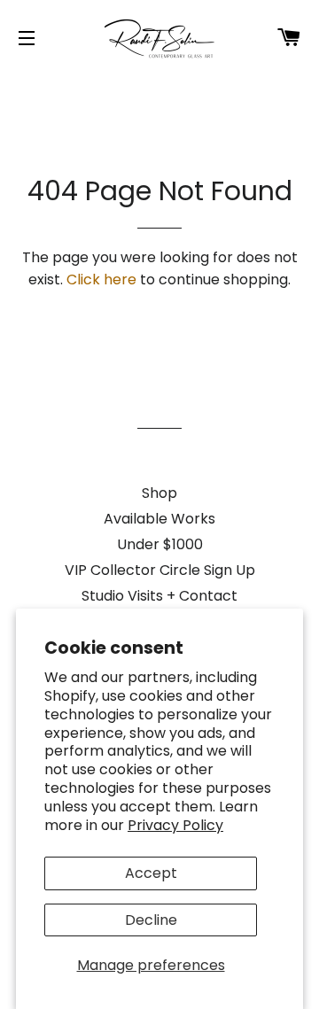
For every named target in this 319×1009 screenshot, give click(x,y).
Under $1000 (160, 544)
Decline (151, 920)
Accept (151, 873)
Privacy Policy (175, 825)
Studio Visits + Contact (159, 596)
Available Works (159, 518)
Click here (101, 279)
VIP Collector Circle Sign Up (160, 570)
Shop (159, 493)
